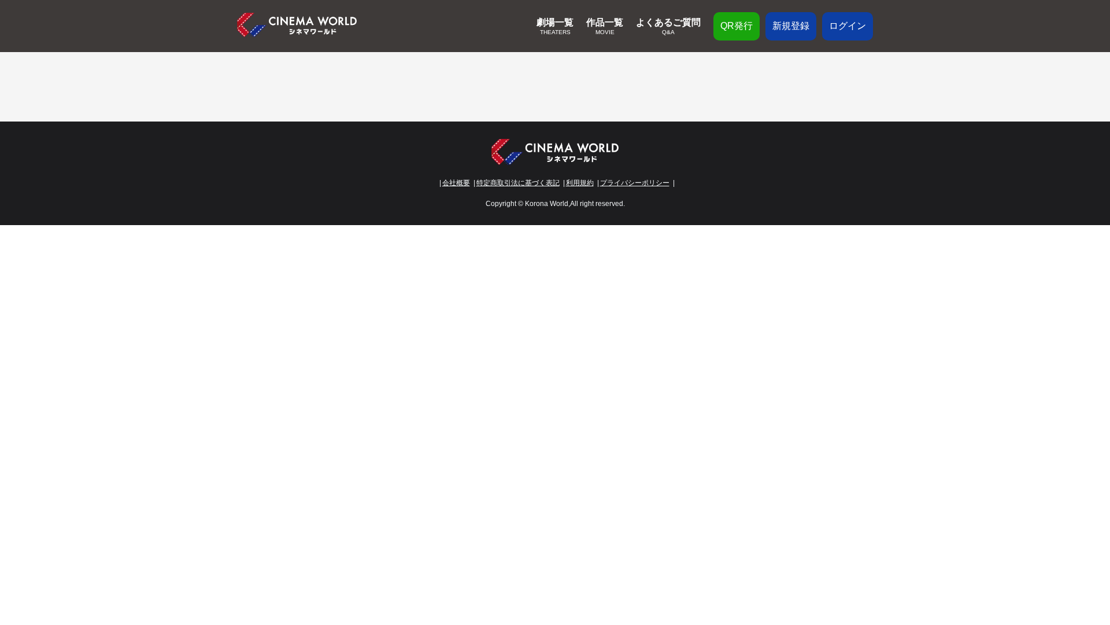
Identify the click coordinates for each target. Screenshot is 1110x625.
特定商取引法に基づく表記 (518, 183)
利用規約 (580, 183)
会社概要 (456, 183)
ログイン (847, 26)
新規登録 (790, 26)
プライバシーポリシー (634, 183)
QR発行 (736, 26)
